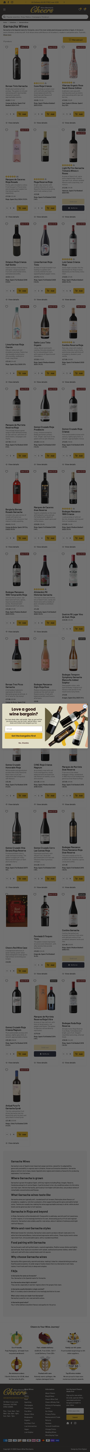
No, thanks (24, 743)
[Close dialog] (85, 706)
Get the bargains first (24, 735)
